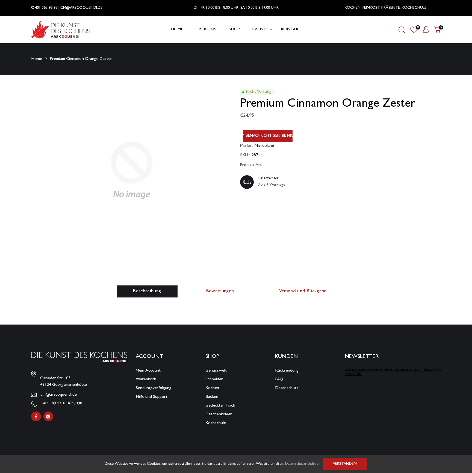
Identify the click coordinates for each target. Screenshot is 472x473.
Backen (211, 397)
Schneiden (214, 379)
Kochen (212, 388)
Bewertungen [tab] (220, 291)
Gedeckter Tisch (220, 406)
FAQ (279, 379)
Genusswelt (216, 371)
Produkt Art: (251, 165)
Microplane (264, 146)
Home (36, 59)
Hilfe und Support (151, 397)
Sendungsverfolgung (153, 388)
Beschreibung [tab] (147, 291)
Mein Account (148, 371)
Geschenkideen (218, 414)
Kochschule (215, 423)
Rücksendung (287, 371)
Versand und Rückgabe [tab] (303, 291)
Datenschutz (287, 388)
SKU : (245, 155)
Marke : (246, 146)
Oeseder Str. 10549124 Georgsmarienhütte (63, 381)
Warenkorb (146, 379)
